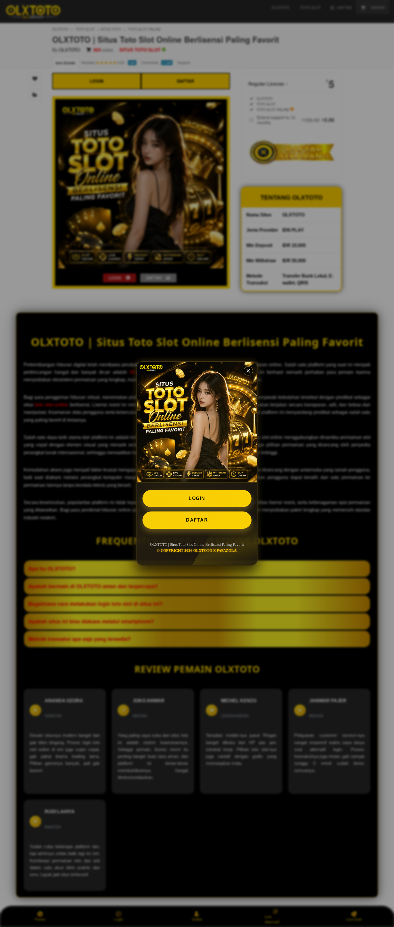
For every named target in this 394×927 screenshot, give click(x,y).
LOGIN (197, 498)
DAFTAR (197, 520)
